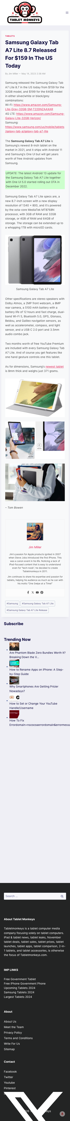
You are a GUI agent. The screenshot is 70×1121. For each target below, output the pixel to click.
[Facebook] (28, 592)
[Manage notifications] (62, 1113)
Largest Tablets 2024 (18, 996)
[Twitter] (32, 592)
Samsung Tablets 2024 (19, 992)
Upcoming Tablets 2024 (19, 988)
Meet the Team (14, 1027)
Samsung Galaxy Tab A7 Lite (38, 603)
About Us (10, 1021)
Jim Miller (13, 73)
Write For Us (12, 1043)
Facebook (10, 1071)
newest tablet (55, 366)
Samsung (12, 603)
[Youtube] (37, 592)
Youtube (9, 1082)
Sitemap (9, 1049)
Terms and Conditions (18, 1038)
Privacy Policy (13, 1032)
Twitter (8, 1077)
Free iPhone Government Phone (25, 983)
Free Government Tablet (20, 979)
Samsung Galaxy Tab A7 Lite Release (27, 610)
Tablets (10, 36)
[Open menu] (67, 12)
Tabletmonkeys (14, 928)
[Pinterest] (41, 592)
